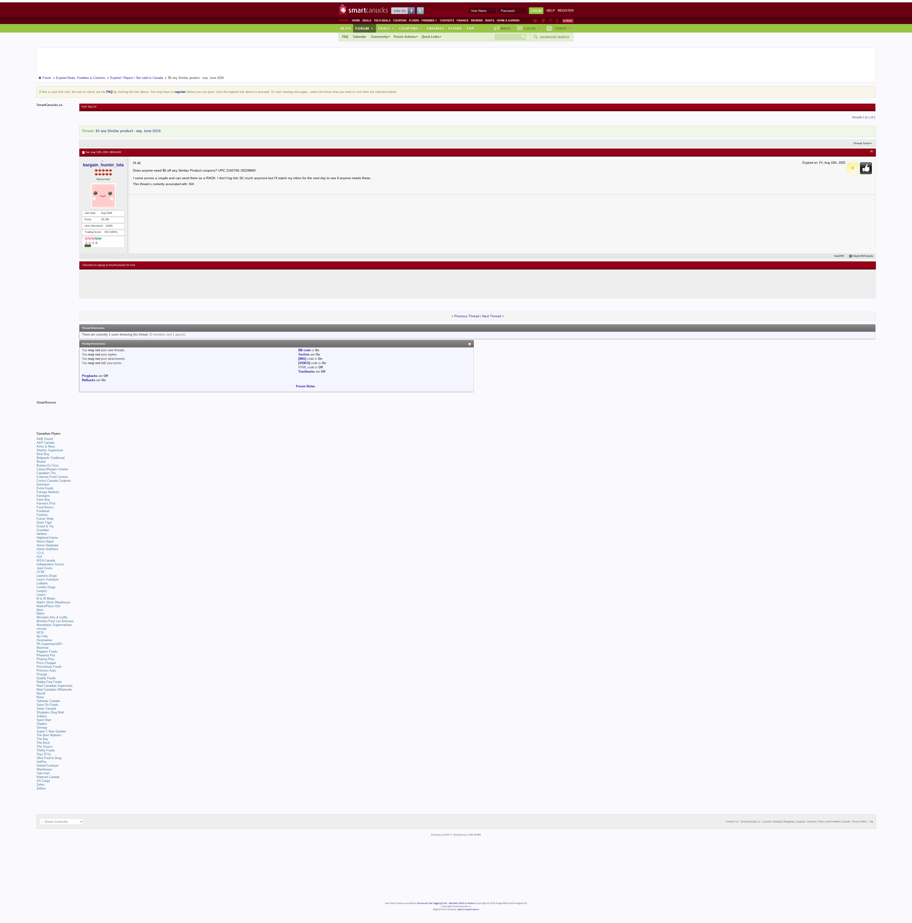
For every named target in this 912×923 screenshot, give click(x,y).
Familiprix (43, 496)
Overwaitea (44, 640)
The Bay (42, 739)
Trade (562, 28)
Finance (462, 20)
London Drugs (46, 587)
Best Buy (43, 454)
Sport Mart (44, 720)
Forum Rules (305, 386)
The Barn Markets (49, 735)
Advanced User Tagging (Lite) (432, 903)
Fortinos (42, 515)
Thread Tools (861, 143)
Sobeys (42, 716)
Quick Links (430, 36)
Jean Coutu (44, 568)
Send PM (839, 256)
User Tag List (88, 106)
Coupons (399, 20)
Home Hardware (47, 545)
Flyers (414, 20)
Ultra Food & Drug (49, 758)
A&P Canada (45, 442)
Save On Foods (47, 705)
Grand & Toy (45, 526)
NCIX (40, 632)
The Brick (43, 743)
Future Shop (45, 518)
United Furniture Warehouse (47, 767)
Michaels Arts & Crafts (52, 617)
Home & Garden (508, 20)
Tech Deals (382, 20)
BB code (304, 350)
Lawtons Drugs (47, 575)
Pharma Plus (45, 659)
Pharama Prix (46, 655)
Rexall (41, 693)
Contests (447, 20)
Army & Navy (46, 446)
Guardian (43, 530)
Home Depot (45, 541)
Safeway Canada (48, 701)
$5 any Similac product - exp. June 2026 (128, 131)
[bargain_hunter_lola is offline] (103, 196)
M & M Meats (46, 598)
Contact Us (732, 821)
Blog (346, 28)
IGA (39, 556)
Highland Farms (47, 537)
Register (566, 10)
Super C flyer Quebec (51, 731)
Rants (489, 20)
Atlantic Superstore (50, 450)
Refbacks (88, 380)
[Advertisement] (169, 283)
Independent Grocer (50, 564)
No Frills (42, 636)
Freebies (429, 20)
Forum (364, 28)
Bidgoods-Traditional (51, 458)
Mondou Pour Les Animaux (55, 621)
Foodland (43, 511)
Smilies (303, 354)
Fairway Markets (48, 492)
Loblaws (42, 583)
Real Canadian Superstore (54, 685)
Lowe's (41, 594)
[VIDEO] (304, 363)
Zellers (41, 788)
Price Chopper (46, 663)
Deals (366, 20)
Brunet (41, 461)
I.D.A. (41, 553)
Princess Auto (46, 670)
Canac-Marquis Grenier (52, 469)
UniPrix (42, 762)
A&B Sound (45, 439)
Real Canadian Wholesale (54, 689)
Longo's (42, 591)
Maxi (40, 610)
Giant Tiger (44, 522)
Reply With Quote (863, 256)
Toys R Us (44, 754)
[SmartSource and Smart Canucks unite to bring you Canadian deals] (56, 413)
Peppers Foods (47, 651)
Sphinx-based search (468, 909)
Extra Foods (45, 488)
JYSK (41, 572)
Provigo (42, 674)
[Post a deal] (568, 21)
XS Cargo (43, 781)
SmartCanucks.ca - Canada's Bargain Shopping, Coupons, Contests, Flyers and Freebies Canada (795, 821)
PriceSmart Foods (49, 666)
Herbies (42, 534)
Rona (40, 697)
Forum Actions (405, 36)
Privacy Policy (859, 821)
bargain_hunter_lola (103, 165)
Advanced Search (554, 37)
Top (470, 28)
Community (379, 36)
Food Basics (45, 507)
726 (106, 232)
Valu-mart (43, 773)
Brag (506, 28)
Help (550, 10)
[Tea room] (535, 21)
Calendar (359, 36)
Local (532, 28)
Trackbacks (306, 371)
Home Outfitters (47, 549)
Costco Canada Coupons (54, 480)
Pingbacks (89, 376)
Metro (40, 613)
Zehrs (40, 784)
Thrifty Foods (46, 750)
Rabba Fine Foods (49, 682)
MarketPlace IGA (48, 606)
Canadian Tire (46, 473)
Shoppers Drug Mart (50, 712)
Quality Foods (46, 678)
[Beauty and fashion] (543, 21)
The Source (44, 746)
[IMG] (302, 359)
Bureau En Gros (48, 465)
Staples (42, 724)
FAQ (345, 36)
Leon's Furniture (47, 579)
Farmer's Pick (46, 503)
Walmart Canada (48, 777)
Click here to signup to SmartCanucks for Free (108, 265)
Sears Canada (46, 708)
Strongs (42, 727)
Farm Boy (43, 499)
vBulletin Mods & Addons (462, 903)
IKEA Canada (46, 560)
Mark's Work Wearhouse (53, 602)
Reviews (477, 20)
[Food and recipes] (550, 21)
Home (356, 20)
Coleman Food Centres (52, 477)
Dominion (43, 484)
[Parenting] (557, 21)
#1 (871, 151)
